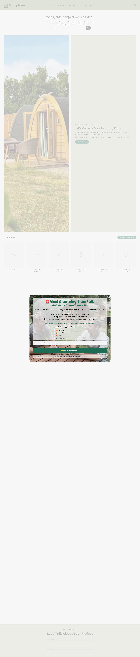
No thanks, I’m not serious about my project (70, 356)
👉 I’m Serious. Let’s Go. (70, 351)
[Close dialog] (109, 297)
